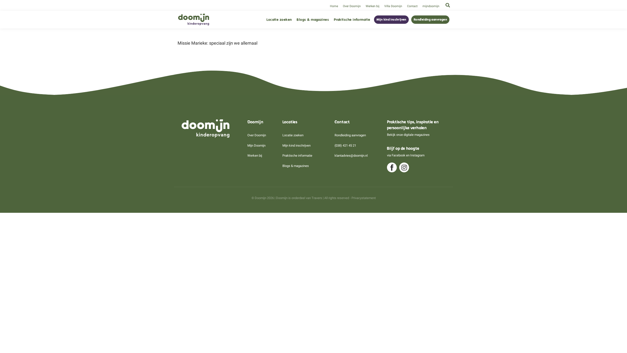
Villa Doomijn (393, 6)
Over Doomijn (352, 6)
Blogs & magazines (313, 20)
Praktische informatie (352, 20)
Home (334, 6)
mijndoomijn (430, 6)
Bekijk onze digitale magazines (408, 135)
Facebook (398, 155)
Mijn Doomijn (256, 145)
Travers (317, 198)
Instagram (417, 155)
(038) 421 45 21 (345, 145)
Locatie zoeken (279, 20)
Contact (412, 6)
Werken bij (372, 6)
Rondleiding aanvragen (430, 20)
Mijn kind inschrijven (391, 20)
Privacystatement (363, 198)
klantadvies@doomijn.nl (351, 155)
